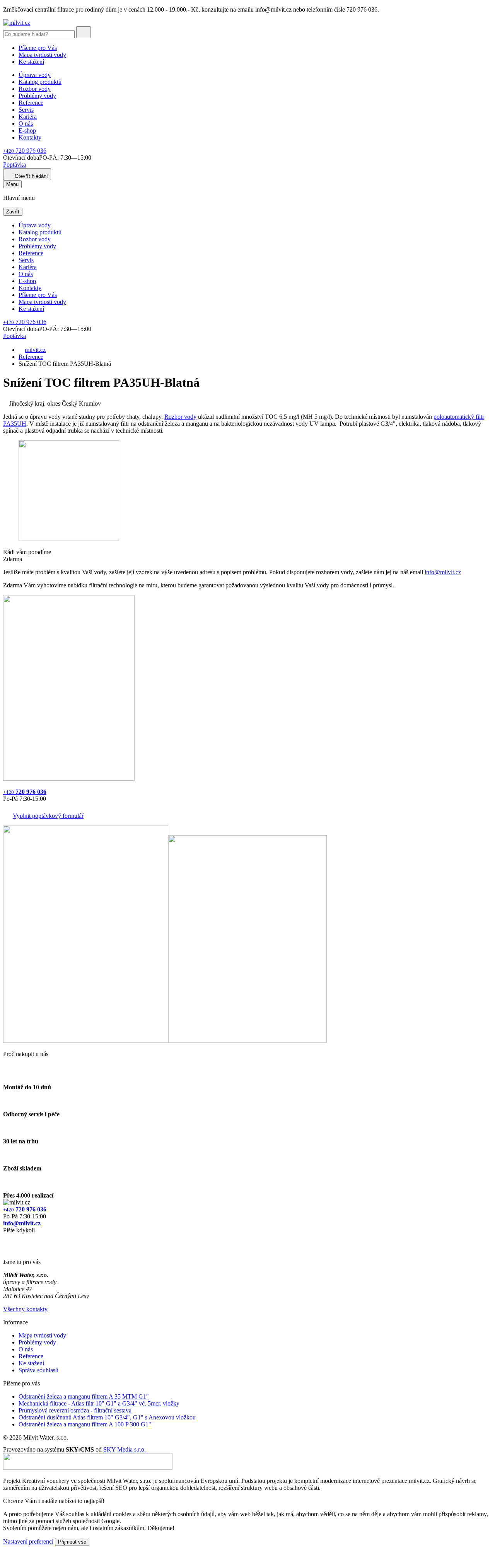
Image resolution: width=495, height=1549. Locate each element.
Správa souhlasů (38, 1370)
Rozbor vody (35, 88)
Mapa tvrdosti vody (42, 54)
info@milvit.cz (443, 572)
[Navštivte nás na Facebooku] (5, 1239)
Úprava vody (35, 75)
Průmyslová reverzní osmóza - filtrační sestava (75, 1410)
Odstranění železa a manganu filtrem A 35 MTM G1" (84, 1396)
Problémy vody (37, 95)
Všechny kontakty (25, 1309)
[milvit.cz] (16, 22)
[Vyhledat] (83, 32)
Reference (31, 102)
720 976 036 (24, 150)
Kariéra (28, 116)
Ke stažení (31, 61)
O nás (26, 123)
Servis (26, 109)
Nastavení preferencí (28, 1541)
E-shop (27, 130)
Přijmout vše (72, 1542)
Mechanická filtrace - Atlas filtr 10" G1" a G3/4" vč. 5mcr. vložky (99, 1403)
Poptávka (14, 164)
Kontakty (30, 137)
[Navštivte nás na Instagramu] (7, 1248)
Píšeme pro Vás (38, 47)
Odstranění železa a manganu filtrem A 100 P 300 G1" (85, 1424)
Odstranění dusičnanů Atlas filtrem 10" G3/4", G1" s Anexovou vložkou (107, 1417)
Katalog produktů (40, 81)
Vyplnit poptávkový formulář (48, 815)
